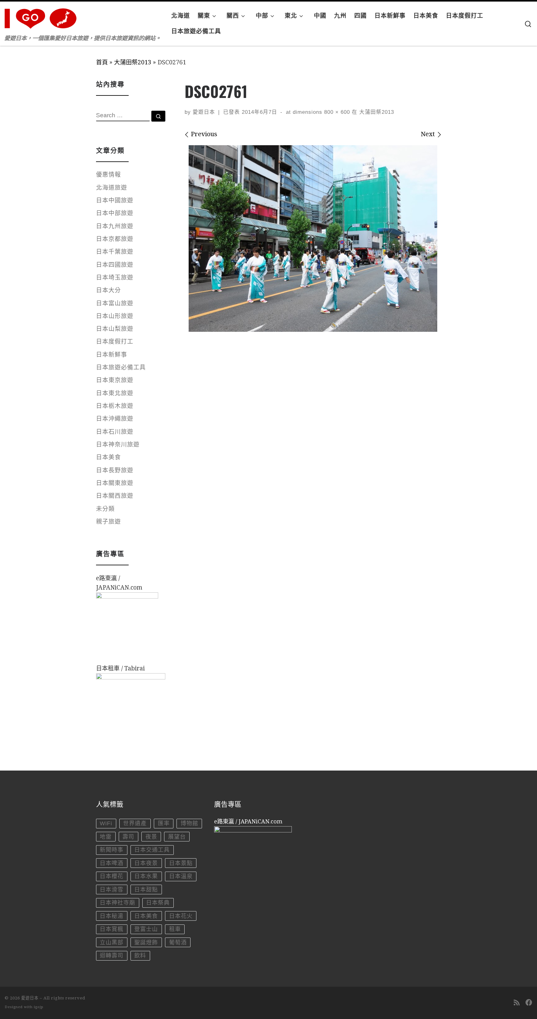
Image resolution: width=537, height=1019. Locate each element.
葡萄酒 (178, 942)
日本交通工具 (152, 850)
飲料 (140, 955)
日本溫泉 (181, 876)
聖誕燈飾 (146, 942)
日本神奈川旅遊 (118, 444)
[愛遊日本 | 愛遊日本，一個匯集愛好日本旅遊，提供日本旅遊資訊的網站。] (43, 17)
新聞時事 (111, 850)
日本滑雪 (111, 890)
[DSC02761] (313, 238)
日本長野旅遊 (114, 470)
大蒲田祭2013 (132, 62)
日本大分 (108, 290)
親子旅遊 (108, 521)
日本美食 (108, 457)
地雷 (106, 837)
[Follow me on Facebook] (529, 1003)
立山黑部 (111, 942)
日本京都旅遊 (114, 239)
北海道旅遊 (111, 187)
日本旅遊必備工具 (121, 367)
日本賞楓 (111, 929)
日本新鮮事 (111, 354)
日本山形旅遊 (114, 316)
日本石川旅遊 (114, 431)
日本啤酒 (111, 863)
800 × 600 (336, 112)
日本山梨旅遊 (114, 328)
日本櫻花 (111, 876)
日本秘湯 (111, 916)
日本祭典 (158, 903)
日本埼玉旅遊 (114, 277)
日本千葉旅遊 (114, 251)
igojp (39, 1007)
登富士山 (146, 929)
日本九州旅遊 (114, 226)
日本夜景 (146, 863)
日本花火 (181, 916)
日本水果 (146, 876)
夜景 (151, 837)
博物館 (189, 823)
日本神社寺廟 (117, 903)
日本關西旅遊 (114, 495)
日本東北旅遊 (114, 393)
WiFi (106, 823)
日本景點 (181, 863)
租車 (175, 929)
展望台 (177, 837)
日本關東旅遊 (114, 483)
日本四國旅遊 (114, 264)
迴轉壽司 (111, 955)
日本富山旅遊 (114, 303)
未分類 (105, 508)
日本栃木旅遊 (114, 406)
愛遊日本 (204, 112)
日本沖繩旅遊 (114, 418)
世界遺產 (135, 823)
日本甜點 (146, 890)
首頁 (102, 62)
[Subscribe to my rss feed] (517, 1003)
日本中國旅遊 (114, 200)
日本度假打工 (114, 341)
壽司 (128, 837)
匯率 (164, 823)
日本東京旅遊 (114, 380)
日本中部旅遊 (114, 213)
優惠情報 (108, 174)
